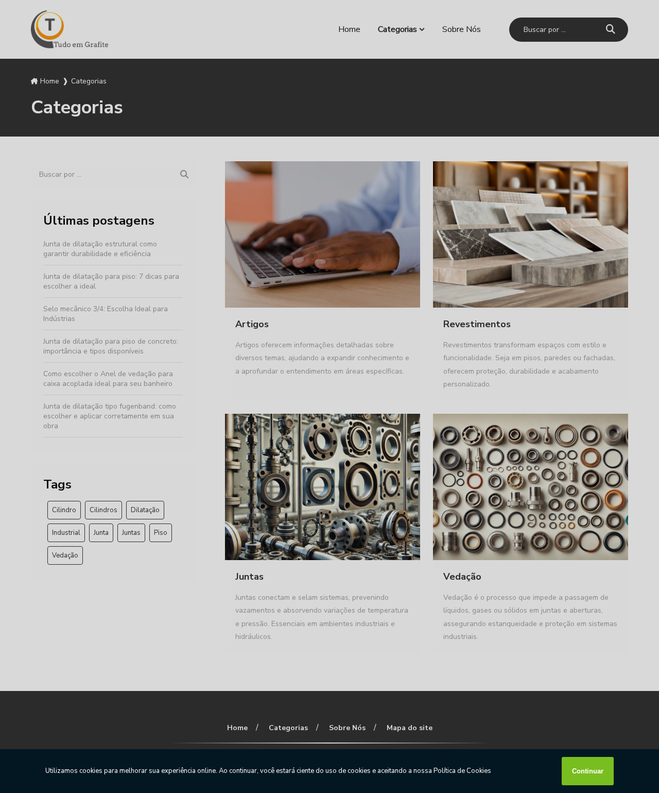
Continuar (587, 771)
